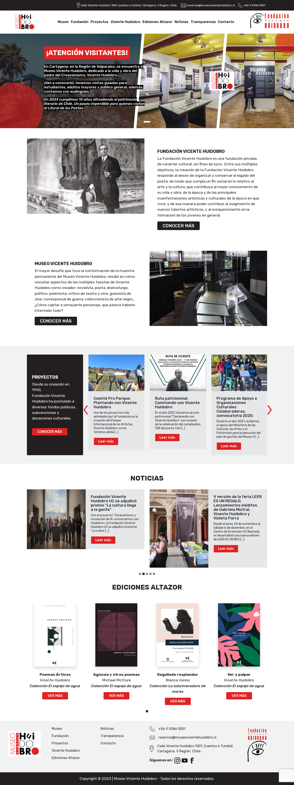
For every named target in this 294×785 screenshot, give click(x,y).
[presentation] (86, 410)
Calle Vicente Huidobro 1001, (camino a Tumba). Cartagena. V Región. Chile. (129, 5)
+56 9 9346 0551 (254, 5)
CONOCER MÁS (178, 225)
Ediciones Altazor (157, 22)
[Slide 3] (150, 574)
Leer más (106, 441)
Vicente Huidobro (125, 22)
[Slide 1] (143, 574)
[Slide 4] (154, 574)
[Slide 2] (147, 574)
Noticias (182, 22)
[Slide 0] (140, 574)
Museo (63, 22)
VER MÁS (55, 696)
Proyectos (99, 22)
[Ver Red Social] (177, 760)
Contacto (226, 22)
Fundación (79, 22)
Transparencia (203, 22)
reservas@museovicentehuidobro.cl (211, 5)
